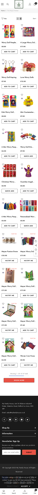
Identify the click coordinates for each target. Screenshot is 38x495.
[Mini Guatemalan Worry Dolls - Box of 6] (28, 101)
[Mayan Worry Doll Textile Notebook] (28, 240)
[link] (14, 492)
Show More (19, 380)
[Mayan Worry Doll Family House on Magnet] (28, 310)
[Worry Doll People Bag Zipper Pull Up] (9, 31)
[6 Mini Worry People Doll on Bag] (9, 136)
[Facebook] (4, 420)
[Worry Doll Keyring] (9, 66)
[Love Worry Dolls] (28, 66)
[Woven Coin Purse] (28, 345)
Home (3, 11)
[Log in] (30, 4)
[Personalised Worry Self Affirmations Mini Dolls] (28, 205)
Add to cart (9, 52)
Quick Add (28, 156)
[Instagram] (10, 420)
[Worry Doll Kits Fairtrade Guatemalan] (28, 136)
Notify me (9, 260)
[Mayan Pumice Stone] (9, 240)
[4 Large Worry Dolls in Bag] (28, 31)
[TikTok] (22, 420)
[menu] (2, 4)
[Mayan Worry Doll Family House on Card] (9, 345)
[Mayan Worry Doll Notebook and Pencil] (9, 275)
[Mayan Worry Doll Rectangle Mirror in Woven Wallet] (9, 310)
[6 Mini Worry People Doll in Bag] (9, 205)
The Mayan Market (12, 11)
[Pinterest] (16, 420)
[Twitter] (27, 420)
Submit (29, 452)
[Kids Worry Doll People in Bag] (9, 101)
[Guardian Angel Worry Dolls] (28, 170)
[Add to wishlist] (3, 25)
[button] (17, 18)
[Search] (7, 4)
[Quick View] (3, 28)
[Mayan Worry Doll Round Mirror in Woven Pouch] (28, 275)
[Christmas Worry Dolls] (9, 170)
